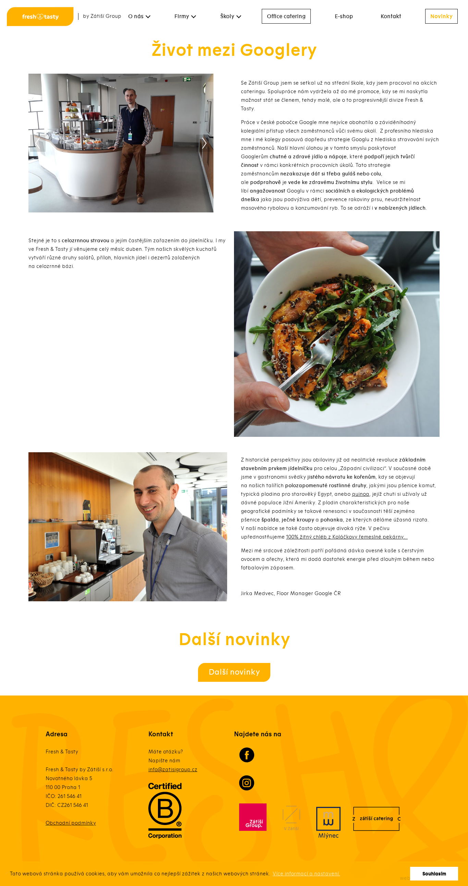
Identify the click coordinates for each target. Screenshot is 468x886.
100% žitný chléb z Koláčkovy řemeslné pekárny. (347, 537)
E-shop (344, 16)
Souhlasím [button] (434, 874)
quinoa (360, 494)
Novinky (441, 16)
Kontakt (391, 16)
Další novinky (234, 672)
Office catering (286, 16)
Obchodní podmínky (71, 823)
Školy (227, 16)
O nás (136, 16)
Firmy (181, 16)
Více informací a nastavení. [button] (306, 874)
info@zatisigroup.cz (172, 769)
